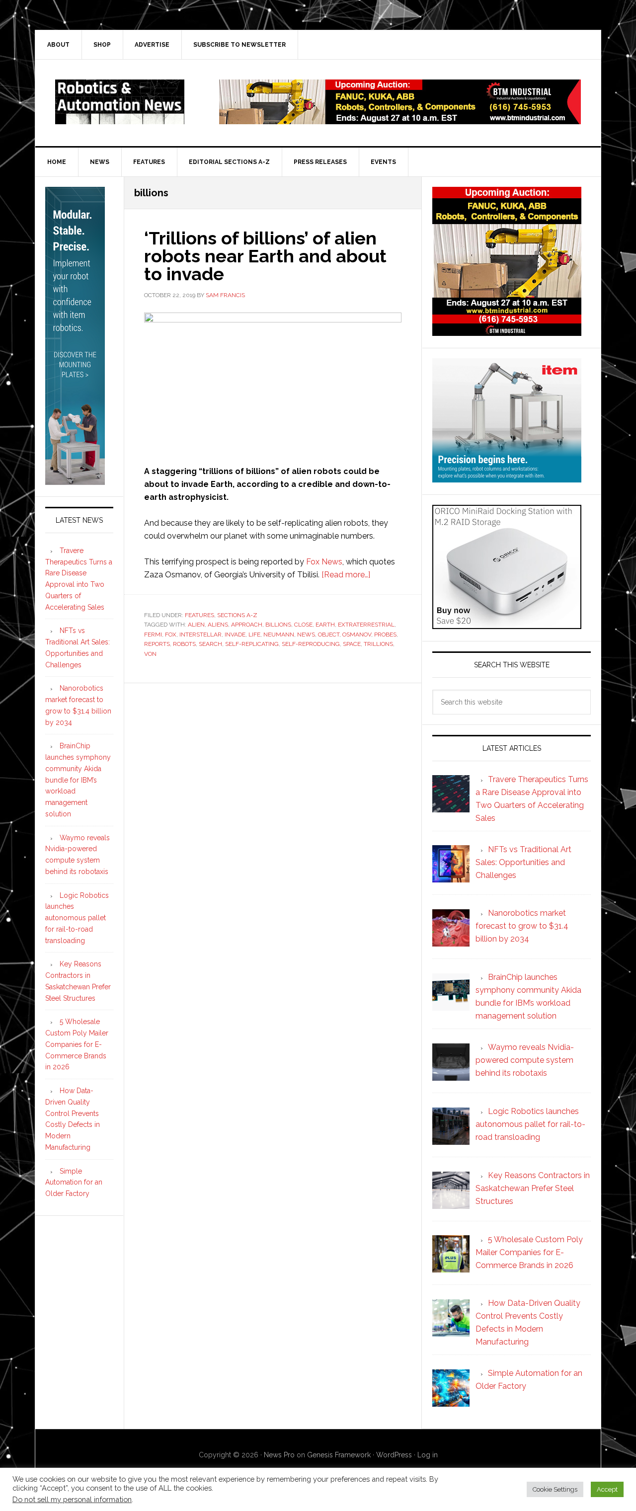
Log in (427, 1455)
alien (196, 624)
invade (235, 634)
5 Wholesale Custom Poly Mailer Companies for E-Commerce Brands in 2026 (76, 1044)
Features (199, 615)
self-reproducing (311, 643)
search (210, 643)
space (352, 643)
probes (385, 634)
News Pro (279, 1455)
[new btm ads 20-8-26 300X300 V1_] (506, 331)
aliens (218, 624)
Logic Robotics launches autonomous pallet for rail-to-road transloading (77, 918)
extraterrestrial (366, 624)
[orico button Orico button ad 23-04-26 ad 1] (506, 624)
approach (246, 624)
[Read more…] (345, 574)
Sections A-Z (237, 615)
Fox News (324, 561)
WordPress (394, 1455)
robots (184, 643)
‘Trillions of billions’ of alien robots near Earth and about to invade (265, 256)
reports (157, 643)
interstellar (200, 634)
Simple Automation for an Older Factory (73, 1182)
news (306, 634)
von (150, 653)
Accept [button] (607, 1489)
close (303, 624)
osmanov (356, 634)
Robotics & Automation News (119, 102)
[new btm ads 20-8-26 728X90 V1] (400, 119)
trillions (378, 643)
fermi (153, 634)
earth (325, 624)
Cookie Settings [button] (555, 1489)
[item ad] (506, 477)
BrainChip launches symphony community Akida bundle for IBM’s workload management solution (78, 780)
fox (170, 634)
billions (278, 624)
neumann (278, 634)
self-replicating (252, 643)
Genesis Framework (339, 1455)
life (254, 634)
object (328, 634)
